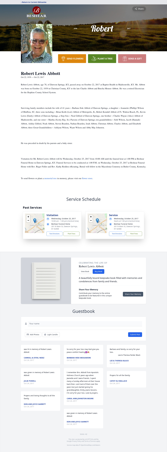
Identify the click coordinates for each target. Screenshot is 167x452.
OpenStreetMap (86, 445)
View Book (85, 271)
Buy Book (98, 271)
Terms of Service (90, 441)
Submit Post (135, 334)
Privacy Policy (76, 441)
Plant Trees (71, 234)
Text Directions (54, 234)
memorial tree (50, 178)
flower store (87, 178)
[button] (34, 220)
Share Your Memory (133, 294)
